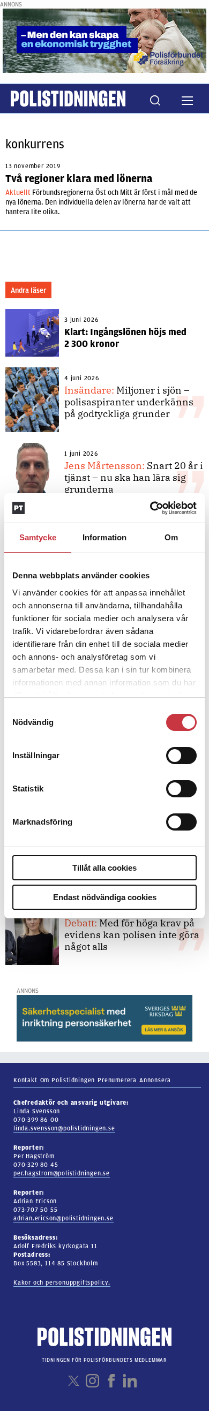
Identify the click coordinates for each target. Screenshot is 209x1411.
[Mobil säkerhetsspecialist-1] (104, 1018)
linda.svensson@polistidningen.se (64, 1128)
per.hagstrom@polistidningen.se (61, 1173)
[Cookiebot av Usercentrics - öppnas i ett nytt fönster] (150, 508)
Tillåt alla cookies (104, 867)
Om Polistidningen (67, 1080)
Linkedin (130, 1380)
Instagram (92, 1380)
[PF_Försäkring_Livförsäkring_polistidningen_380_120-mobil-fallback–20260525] (104, 40)
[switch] (181, 755)
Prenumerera (117, 1080)
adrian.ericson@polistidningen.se (63, 1218)
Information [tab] (104, 537)
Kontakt (25, 1080)
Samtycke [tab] (37, 537)
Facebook (111, 1380)
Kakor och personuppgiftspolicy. (61, 1282)
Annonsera (155, 1080)
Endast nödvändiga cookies (104, 897)
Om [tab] (171, 537)
